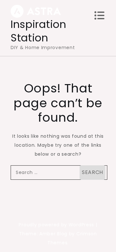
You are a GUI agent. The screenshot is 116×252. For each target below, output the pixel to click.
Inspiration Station (38, 31)
